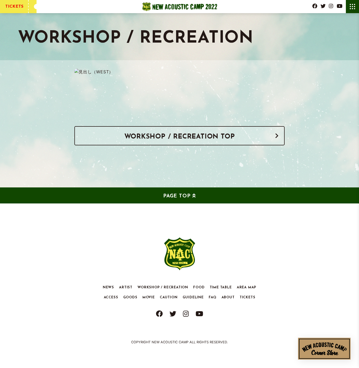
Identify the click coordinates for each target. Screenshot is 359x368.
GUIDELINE (193, 297)
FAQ (212, 297)
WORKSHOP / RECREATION (162, 287)
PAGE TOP (176, 196)
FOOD (198, 287)
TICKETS (14, 6)
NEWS (108, 287)
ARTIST (125, 287)
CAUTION (169, 297)
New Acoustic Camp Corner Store (324, 349)
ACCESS (111, 297)
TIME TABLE (221, 287)
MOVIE (148, 297)
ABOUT (228, 297)
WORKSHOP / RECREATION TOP (179, 137)
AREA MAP (246, 287)
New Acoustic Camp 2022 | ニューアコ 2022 (179, 6)
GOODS (130, 297)
